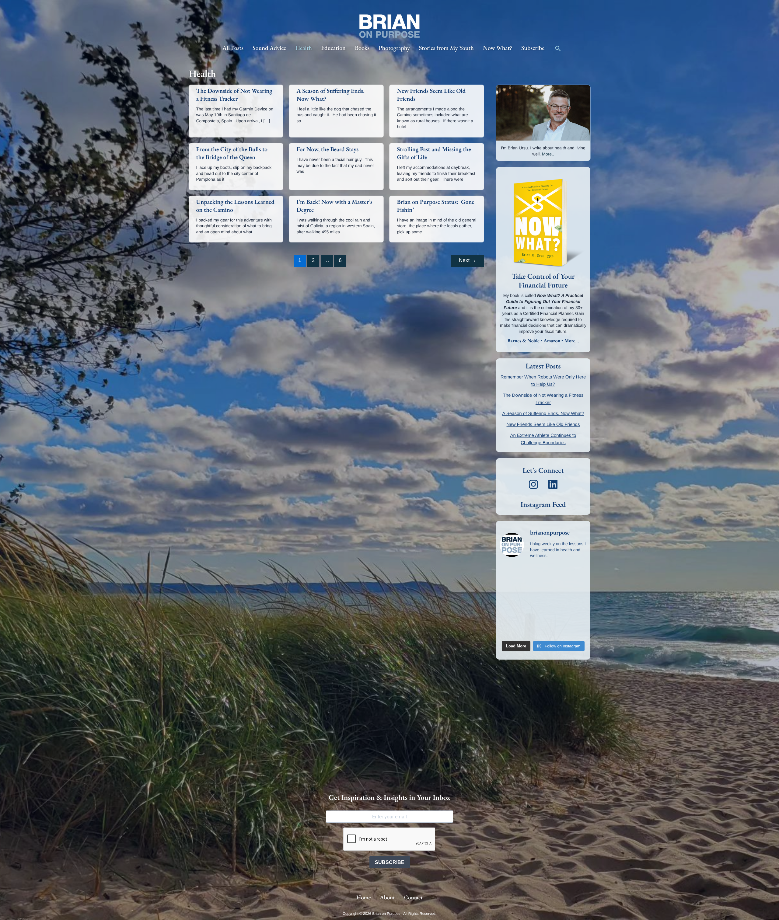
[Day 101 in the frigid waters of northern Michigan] (532, 630)
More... (571, 340)
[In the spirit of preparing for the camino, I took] (554, 588)
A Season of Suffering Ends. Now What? (543, 413)
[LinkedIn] (553, 484)
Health (303, 48)
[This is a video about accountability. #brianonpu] (532, 574)
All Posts (232, 48)
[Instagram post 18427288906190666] (509, 574)
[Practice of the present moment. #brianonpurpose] (554, 616)
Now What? (497, 48)
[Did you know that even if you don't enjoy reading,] (532, 602)
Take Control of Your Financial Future (543, 281)
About (387, 897)
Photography (394, 48)
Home (363, 897)
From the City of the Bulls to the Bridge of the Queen (232, 153)
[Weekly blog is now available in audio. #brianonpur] (577, 630)
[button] (558, 47)
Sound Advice (269, 48)
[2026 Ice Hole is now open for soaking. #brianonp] (577, 574)
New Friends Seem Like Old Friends (543, 424)
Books (362, 48)
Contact (413, 897)
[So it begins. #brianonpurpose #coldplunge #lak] (532, 588)
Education (333, 48)
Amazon (551, 340)
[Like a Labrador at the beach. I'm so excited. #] (554, 630)
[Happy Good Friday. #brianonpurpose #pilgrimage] (509, 630)
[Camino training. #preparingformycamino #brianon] (554, 574)
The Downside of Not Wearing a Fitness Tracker (234, 95)
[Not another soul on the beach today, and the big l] (509, 588)
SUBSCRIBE (389, 862)
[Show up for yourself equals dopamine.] (554, 602)
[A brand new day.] (577, 602)
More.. (548, 154)
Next (467, 260)
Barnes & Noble (524, 340)
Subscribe (532, 48)
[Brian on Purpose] (389, 26)
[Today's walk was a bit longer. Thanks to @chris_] (509, 616)
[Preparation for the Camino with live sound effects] (577, 588)
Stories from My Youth (446, 48)
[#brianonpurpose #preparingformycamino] (509, 602)
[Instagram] (533, 484)
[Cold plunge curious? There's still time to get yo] (532, 616)
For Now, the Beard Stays (327, 149)
